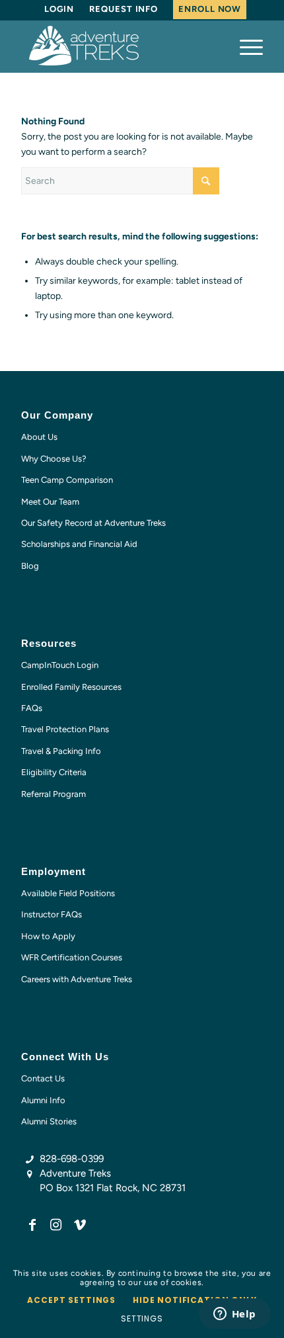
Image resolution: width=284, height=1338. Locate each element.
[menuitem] (59, 9)
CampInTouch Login (59, 665)
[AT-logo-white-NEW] (117, 46)
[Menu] (245, 46)
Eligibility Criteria (54, 772)
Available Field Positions (68, 893)
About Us (39, 437)
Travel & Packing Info (61, 751)
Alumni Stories (49, 1121)
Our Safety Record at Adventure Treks (93, 523)
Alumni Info (43, 1100)
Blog (30, 566)
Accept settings (71, 1300)
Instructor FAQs (51, 914)
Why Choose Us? (54, 459)
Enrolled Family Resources (71, 687)
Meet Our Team (50, 502)
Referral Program (53, 794)
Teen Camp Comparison (67, 480)
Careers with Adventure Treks (76, 979)
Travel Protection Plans (65, 729)
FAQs (31, 708)
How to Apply (48, 936)
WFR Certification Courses (71, 957)
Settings (142, 1318)
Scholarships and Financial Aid (79, 544)
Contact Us (43, 1078)
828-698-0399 (72, 1159)
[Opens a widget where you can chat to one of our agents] (234, 1314)
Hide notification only (194, 1300)
